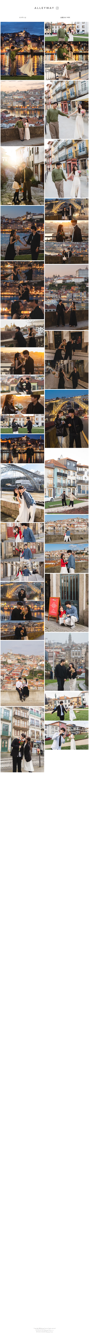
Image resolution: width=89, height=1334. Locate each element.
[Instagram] (57, 8)
